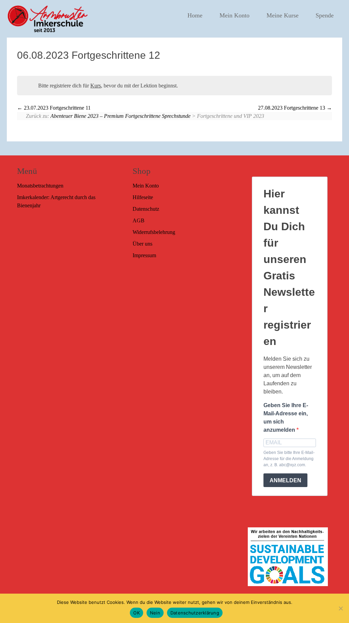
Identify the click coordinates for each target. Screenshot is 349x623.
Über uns (142, 244)
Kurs (95, 85)
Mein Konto (234, 15)
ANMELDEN (285, 480)
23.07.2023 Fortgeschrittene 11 (56, 108)
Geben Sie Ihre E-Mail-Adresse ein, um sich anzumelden (285, 417)
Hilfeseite (143, 197)
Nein (155, 612)
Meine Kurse (283, 15)
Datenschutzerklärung (194, 612)
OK (136, 612)
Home (194, 15)
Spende (325, 15)
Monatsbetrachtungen (40, 186)
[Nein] (340, 608)
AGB (139, 220)
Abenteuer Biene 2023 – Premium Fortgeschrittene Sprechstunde (120, 116)
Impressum (144, 255)
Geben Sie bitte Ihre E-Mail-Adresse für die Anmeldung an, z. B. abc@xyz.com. (289, 458)
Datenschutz (146, 209)
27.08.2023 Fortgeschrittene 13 (292, 108)
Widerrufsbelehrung (154, 232)
